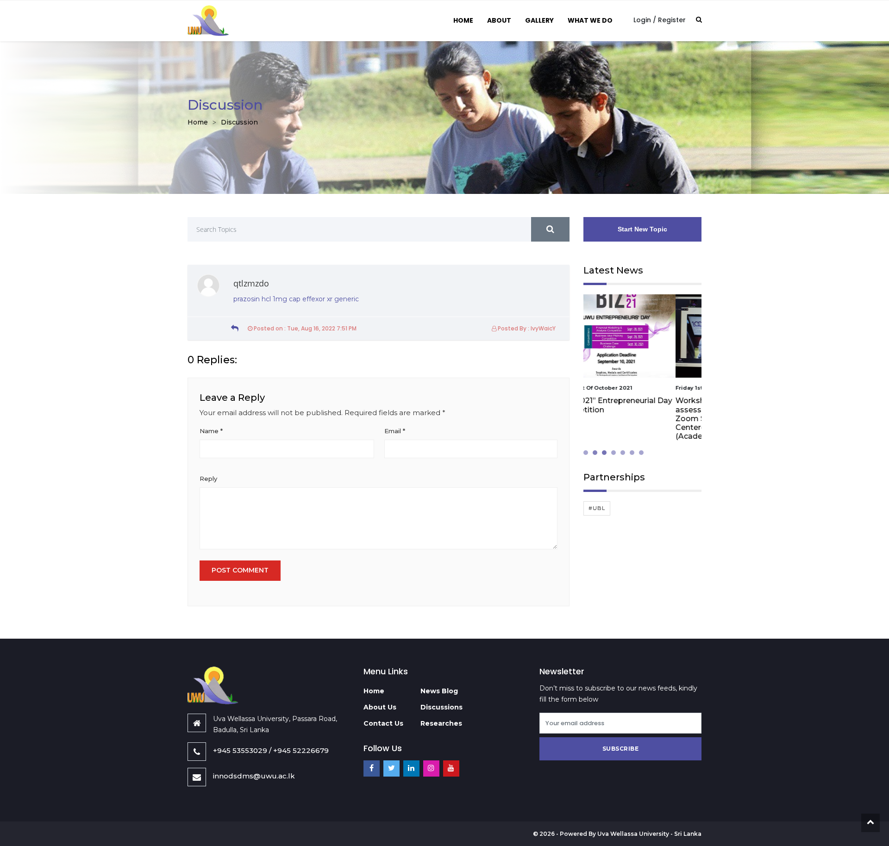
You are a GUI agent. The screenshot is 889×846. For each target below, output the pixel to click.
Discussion (239, 122)
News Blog (439, 691)
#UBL (596, 508)
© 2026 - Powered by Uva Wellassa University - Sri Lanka (617, 833)
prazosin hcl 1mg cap (267, 299)
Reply (208, 478)
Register (672, 20)
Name (211, 431)
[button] (588, 452)
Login (642, 20)
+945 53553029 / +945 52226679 (271, 750)
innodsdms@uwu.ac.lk (254, 775)
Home (463, 20)
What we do (590, 20)
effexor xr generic (330, 299)
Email (394, 431)
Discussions (441, 707)
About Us (379, 707)
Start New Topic (642, 229)
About (499, 20)
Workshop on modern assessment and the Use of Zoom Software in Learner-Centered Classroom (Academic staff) (635, 418)
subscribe (620, 748)
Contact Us (383, 723)
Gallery (539, 20)
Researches (441, 723)
